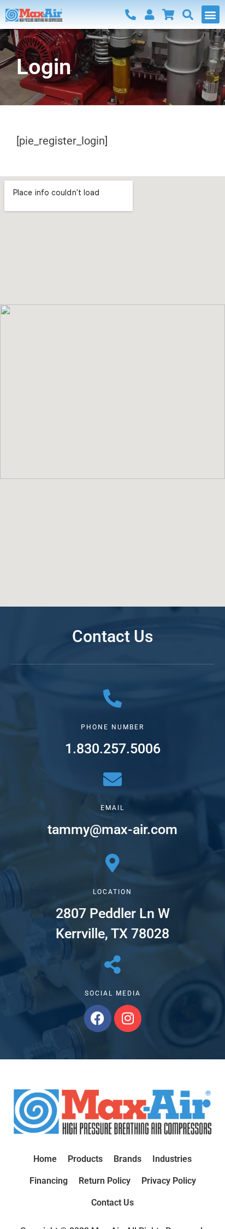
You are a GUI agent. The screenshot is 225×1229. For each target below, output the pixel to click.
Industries (172, 1159)
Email (112, 808)
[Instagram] (127, 1018)
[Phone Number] (112, 698)
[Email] (112, 779)
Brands (127, 1159)
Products (85, 1159)
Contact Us (112, 1202)
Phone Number (112, 727)
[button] (211, 14)
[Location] (112, 863)
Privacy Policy (168, 1181)
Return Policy (105, 1181)
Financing (48, 1181)
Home (45, 1159)
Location (112, 892)
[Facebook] (97, 1018)
